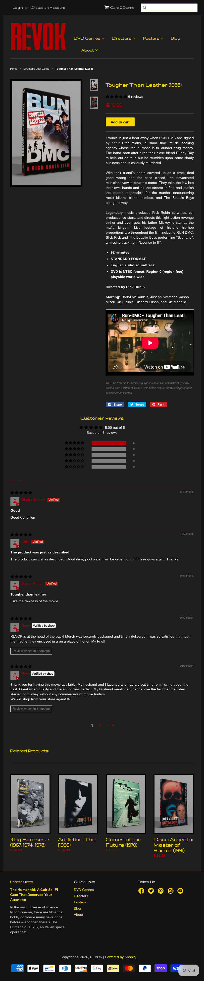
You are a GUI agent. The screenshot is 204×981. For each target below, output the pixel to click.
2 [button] (100, 725)
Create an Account (48, 7)
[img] (21, 493)
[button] (117, 97)
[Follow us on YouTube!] (181, 892)
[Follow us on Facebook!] (142, 892)
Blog (175, 38)
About (88, 50)
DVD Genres (88, 38)
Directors (122, 38)
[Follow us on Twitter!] (151, 892)
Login (18, 7)
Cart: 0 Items (122, 7)
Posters (151, 38)
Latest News (21, 882)
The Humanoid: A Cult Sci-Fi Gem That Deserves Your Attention (34, 895)
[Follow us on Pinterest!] (161, 892)
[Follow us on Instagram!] (171, 892)
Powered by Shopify (120, 957)
